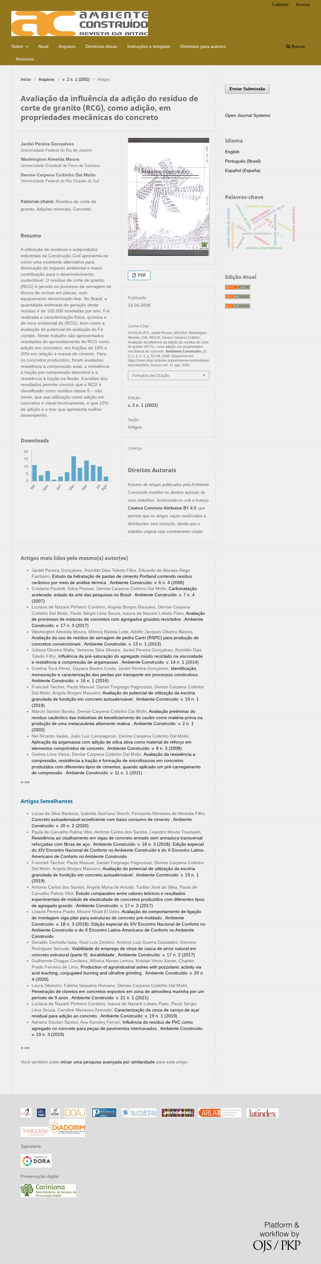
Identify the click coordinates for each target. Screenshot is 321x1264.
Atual (43, 46)
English (232, 151)
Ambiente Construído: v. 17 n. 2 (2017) (156, 954)
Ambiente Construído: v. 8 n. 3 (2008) (144, 748)
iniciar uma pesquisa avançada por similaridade (108, 1061)
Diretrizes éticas (101, 46)
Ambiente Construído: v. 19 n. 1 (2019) (138, 1015)
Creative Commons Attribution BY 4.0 (162, 508)
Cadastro (280, 4)
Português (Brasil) (243, 161)
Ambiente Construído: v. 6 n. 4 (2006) (147, 582)
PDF (141, 275)
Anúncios (25, 58)
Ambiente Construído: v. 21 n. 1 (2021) (110, 997)
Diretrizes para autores (203, 46)
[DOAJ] (75, 1115)
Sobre (17, 46)
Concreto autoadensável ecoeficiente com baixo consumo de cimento (101, 819)
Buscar (297, 46)
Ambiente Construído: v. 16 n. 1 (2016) (70, 680)
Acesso (303, 4)
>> (26, 782)
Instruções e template (148, 46)
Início (26, 79)
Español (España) (242, 170)
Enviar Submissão (247, 88)
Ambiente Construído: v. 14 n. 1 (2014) (160, 662)
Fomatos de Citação (150, 375)
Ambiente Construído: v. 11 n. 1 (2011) (104, 772)
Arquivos (67, 46)
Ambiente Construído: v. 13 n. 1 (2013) (122, 643)
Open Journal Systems (247, 115)
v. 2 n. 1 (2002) (76, 79)
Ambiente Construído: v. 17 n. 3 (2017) (114, 905)
